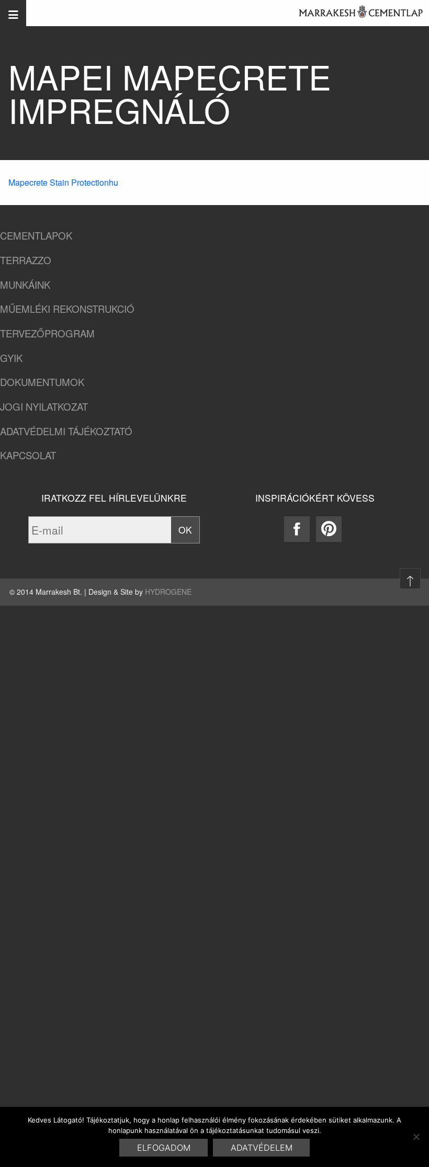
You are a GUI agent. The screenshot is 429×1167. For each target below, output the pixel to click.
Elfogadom (163, 1147)
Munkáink (25, 285)
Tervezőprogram (47, 333)
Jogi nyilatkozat (44, 407)
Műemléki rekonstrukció (67, 309)
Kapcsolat (28, 455)
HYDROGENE (168, 591)
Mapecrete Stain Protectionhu (63, 182)
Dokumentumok (42, 382)
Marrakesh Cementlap (355, 13)
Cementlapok (36, 236)
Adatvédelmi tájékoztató (66, 431)
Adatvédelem (261, 1147)
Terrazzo (25, 260)
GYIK (11, 358)
